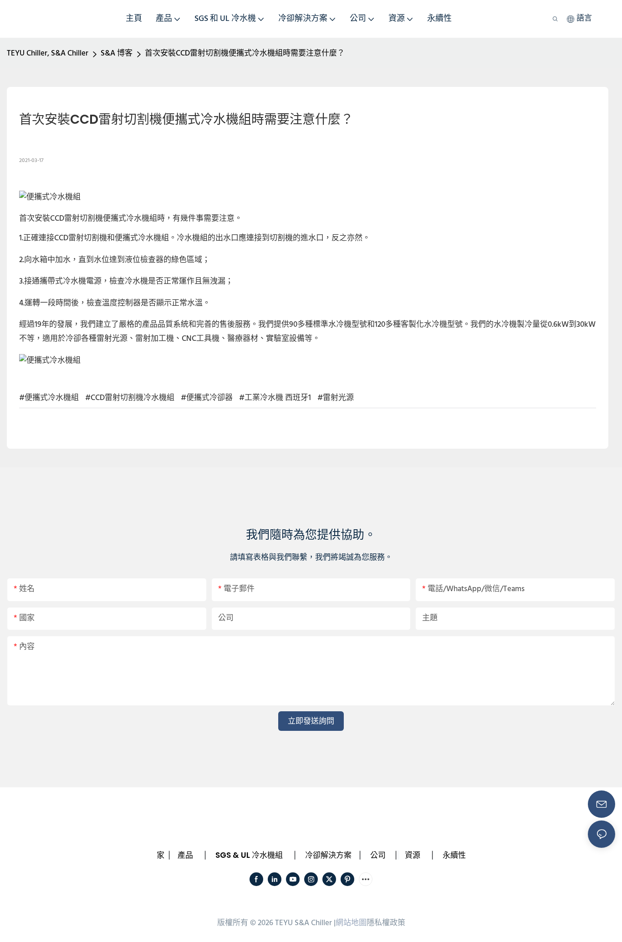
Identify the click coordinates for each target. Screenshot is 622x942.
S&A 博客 (117, 53)
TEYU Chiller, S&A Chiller (47, 53)
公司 (378, 855)
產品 (185, 855)
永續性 (454, 855)
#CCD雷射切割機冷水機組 (129, 398)
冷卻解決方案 (328, 855)
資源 (412, 855)
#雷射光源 (335, 398)
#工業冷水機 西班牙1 (275, 398)
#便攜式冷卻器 (207, 398)
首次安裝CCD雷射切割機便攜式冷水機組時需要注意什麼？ (245, 53)
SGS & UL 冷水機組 (249, 855)
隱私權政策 (386, 923)
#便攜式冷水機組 (49, 398)
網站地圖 (351, 923)
